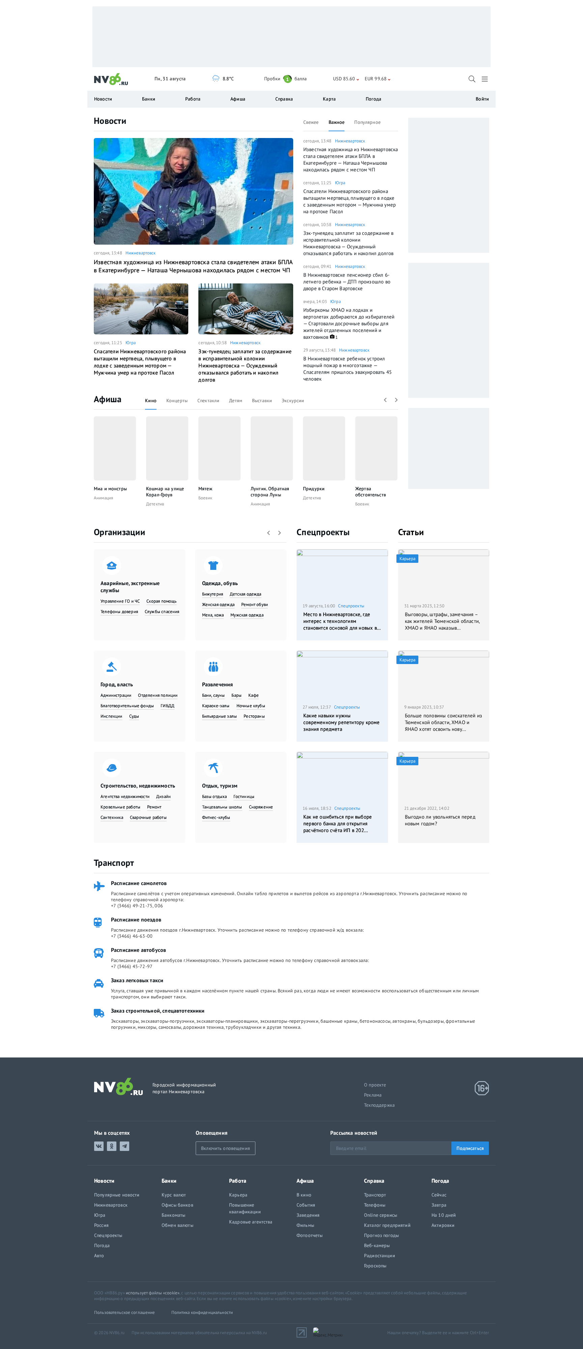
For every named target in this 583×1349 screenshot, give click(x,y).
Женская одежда (218, 604)
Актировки (443, 1225)
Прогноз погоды (381, 1235)
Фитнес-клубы (216, 817)
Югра (131, 343)
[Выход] (485, 79)
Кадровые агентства (251, 1222)
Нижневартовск (141, 253)
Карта (329, 99)
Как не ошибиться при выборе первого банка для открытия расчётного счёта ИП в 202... (337, 823)
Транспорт (114, 862)
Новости (110, 120)
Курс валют (174, 1195)
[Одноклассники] (111, 1146)
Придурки (314, 489)
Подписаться (470, 1148)
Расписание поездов (136, 919)
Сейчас (439, 1195)
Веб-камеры (377, 1245)
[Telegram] (124, 1146)
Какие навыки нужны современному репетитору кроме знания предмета (341, 722)
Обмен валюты (177, 1225)
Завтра (439, 1205)
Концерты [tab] (177, 400)
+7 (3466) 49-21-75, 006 (137, 906)
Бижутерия (212, 594)
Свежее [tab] (311, 122)
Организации (119, 532)
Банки (148, 99)
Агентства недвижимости (125, 796)
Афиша (107, 399)
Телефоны (374, 1205)
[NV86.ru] (111, 79)
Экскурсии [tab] (293, 400)
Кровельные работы (120, 807)
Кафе (253, 695)
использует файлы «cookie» (152, 1293)
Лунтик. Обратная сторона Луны (270, 492)
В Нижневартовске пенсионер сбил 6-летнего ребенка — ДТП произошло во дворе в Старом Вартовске (346, 282)
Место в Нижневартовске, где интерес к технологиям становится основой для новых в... (342, 621)
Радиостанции (379, 1255)
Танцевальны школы (222, 807)
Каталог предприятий (387, 1225)
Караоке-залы (216, 706)
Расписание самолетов (139, 883)
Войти (482, 99)
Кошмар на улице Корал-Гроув (165, 492)
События (306, 1205)
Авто (99, 1255)
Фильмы (305, 1225)
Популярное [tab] (367, 122)
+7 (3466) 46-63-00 (131, 936)
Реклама (373, 1095)
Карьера (238, 1195)
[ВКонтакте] (99, 1146)
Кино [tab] (151, 400)
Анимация (103, 498)
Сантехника (112, 817)
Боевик (205, 498)
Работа (192, 99)
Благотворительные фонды (127, 706)
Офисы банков (177, 1205)
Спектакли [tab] (208, 400)
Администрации (116, 695)
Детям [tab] (235, 400)
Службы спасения (162, 611)
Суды (134, 716)
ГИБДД (167, 706)
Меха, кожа (213, 615)
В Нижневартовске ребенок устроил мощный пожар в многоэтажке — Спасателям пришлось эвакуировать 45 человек (347, 368)
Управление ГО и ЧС (120, 601)
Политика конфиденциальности (202, 1312)
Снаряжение (261, 807)
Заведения (308, 1215)
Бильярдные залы (219, 716)
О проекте (375, 1085)
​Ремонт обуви (254, 604)
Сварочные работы (148, 817)
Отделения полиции (157, 695)
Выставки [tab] (262, 400)
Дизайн (163, 796)
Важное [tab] (337, 122)
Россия (101, 1225)
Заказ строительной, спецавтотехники (158, 1010)
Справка (284, 99)
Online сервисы (380, 1215)
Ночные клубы (251, 706)
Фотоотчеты (310, 1235)
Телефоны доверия (119, 611)
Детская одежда (245, 594)
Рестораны (254, 716)
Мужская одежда (246, 615)
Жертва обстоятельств (370, 492)
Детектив (155, 504)
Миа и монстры (110, 489)
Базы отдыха (214, 796)
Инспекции (111, 716)
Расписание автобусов (138, 949)
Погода (373, 99)
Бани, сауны (213, 695)
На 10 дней (444, 1215)
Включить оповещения (225, 1148)
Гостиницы (243, 796)
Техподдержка (379, 1105)
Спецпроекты (323, 532)
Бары (236, 695)
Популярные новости (117, 1195)
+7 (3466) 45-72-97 (131, 966)
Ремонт (154, 807)
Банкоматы (173, 1215)
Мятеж (205, 489)
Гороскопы (375, 1266)
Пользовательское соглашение (124, 1312)
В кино (304, 1195)
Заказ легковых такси (137, 980)
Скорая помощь (161, 601)
